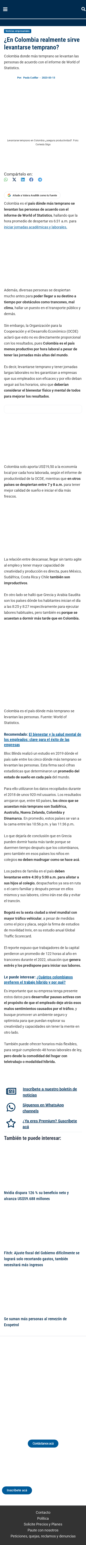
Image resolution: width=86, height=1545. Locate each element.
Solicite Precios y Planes (43, 1524)
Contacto (43, 1512)
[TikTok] (46, 1383)
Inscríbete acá (17, 1490)
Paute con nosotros (43, 1530)
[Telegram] (40, 180)
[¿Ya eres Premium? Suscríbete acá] (11, 1123)
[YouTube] (54, 1383)
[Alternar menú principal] (5, 9)
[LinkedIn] (23, 180)
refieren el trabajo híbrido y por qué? (36, 982)
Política (43, 1518)
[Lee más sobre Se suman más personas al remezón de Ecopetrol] (43, 1293)
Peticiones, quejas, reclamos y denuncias (43, 1536)
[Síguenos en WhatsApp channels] (11, 1107)
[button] (83, 10)
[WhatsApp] (6, 180)
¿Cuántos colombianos (55, 977)
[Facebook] (31, 180)
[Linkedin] (31, 1383)
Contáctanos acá (43, 1443)
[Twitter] (24, 1383)
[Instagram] (39, 1383)
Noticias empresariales (18, 31)
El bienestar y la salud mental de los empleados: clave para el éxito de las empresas (42, 739)
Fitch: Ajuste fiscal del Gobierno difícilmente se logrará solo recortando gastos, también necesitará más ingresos (41, 1258)
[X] (14, 180)
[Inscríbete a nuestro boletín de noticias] (11, 1091)
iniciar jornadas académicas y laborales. (35, 227)
